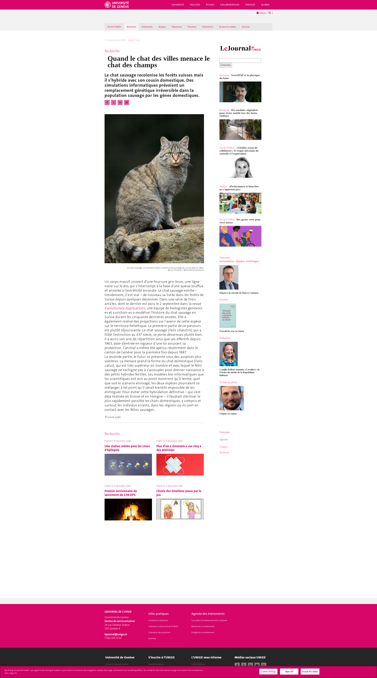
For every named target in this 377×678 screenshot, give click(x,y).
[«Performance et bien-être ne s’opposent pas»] (240, 203)
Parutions (192, 26)
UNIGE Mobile (198, 664)
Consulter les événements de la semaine (209, 620)
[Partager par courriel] (126, 102)
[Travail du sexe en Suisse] (240, 316)
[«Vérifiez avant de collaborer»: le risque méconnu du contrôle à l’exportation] (240, 167)
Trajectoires (177, 26)
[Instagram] (263, 665)
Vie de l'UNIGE (114, 26)
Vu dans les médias (227, 26)
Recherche (131, 26)
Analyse (162, 26)
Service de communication (120, 621)
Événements (147, 26)
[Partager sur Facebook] (107, 102)
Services (250, 4)
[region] (188, 672)
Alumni (265, 4)
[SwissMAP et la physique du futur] (240, 92)
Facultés (195, 4)
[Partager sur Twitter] (114, 102)
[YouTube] (257, 665)
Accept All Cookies (310, 671)
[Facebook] (237, 665)
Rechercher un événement (203, 626)
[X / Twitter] (243, 665)
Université (177, 4)
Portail (262, 12)
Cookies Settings (268, 671)
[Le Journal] (240, 48)
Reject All (289, 671)
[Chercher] (269, 13)
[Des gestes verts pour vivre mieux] (240, 236)
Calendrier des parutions (159, 632)
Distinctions (207, 26)
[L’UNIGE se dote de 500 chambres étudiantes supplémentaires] (219, 145)
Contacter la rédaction (158, 620)
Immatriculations (156, 664)
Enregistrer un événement (202, 632)
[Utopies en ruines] (240, 398)
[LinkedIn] (250, 665)
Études (210, 4)
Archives (245, 26)
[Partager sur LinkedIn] (120, 102)
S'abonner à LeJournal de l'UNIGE (163, 626)
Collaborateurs (229, 4)
